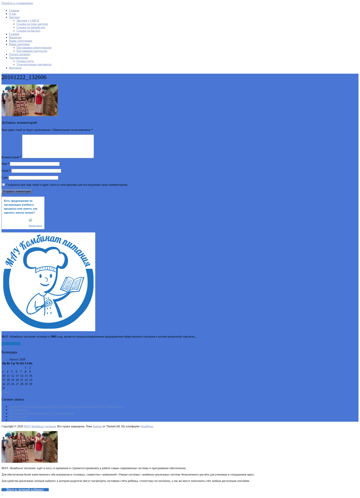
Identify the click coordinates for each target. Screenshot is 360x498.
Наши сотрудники (20, 40)
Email (6, 170)
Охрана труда (25, 61)
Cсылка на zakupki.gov (30, 27)
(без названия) (18, 409)
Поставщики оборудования (33, 47)
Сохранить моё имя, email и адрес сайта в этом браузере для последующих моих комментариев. (67, 184)
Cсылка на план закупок (32, 23)
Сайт (5, 177)
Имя (5, 163)
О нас (12, 13)
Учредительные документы (34, 64)
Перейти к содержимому (17, 3)
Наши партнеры (19, 44)
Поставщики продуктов (31, 50)
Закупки (14, 17)
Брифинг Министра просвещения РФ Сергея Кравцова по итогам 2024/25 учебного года (66, 406)
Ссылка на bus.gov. (28, 30)
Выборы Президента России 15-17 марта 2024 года (41, 413)
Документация (18, 57)
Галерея (14, 34)
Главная (14, 10)
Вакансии (15, 37)
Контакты (15, 67)
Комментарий (11, 157)
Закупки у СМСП (27, 20)
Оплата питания (19, 54)
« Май (5, 392)
